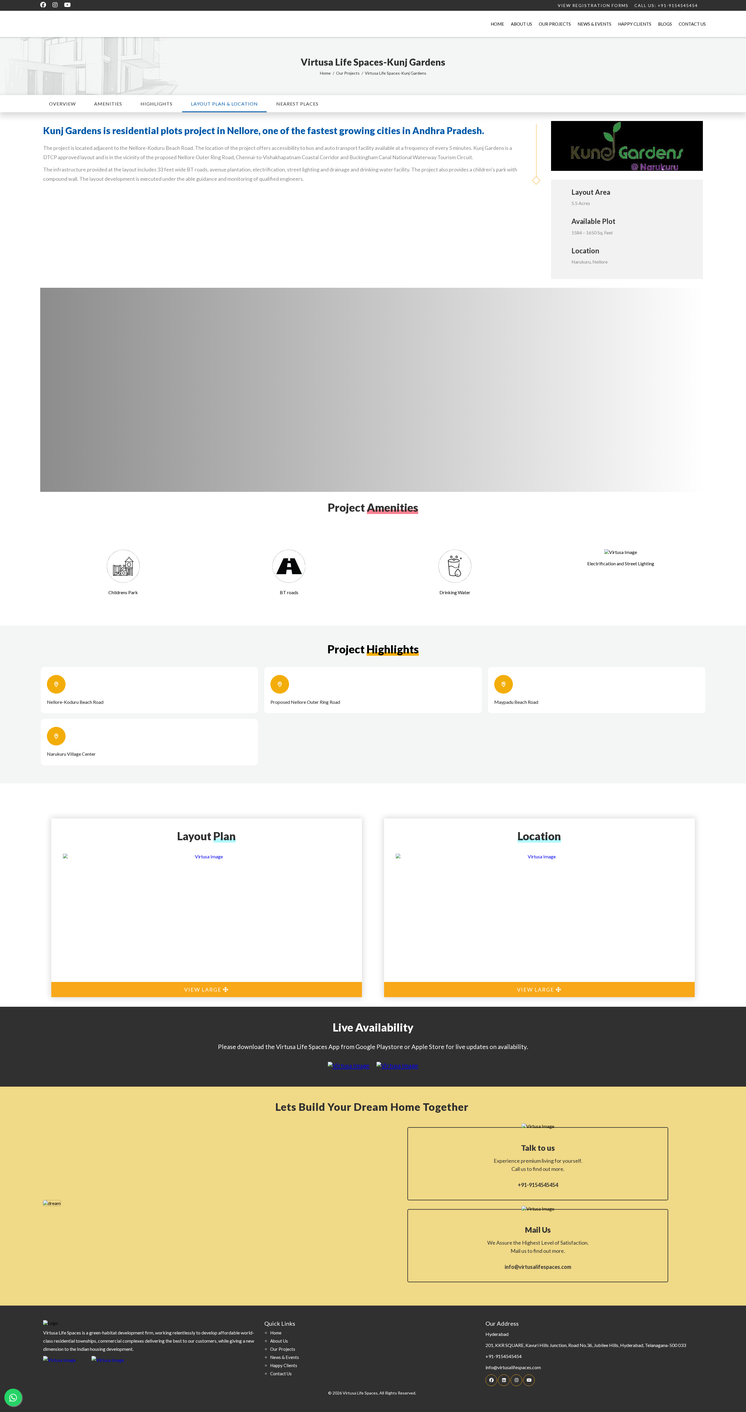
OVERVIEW (62, 103)
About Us (521, 24)
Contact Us (692, 24)
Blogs (665, 24)
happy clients (283, 1365)
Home (497, 24)
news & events (284, 1357)
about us (279, 1340)
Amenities (108, 103)
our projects (282, 1349)
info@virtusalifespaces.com (538, 1267)
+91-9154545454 (538, 1185)
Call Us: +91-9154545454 (666, 5)
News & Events (594, 24)
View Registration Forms (593, 5)
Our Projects (555, 24)
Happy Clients (634, 24)
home (275, 1332)
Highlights (156, 103)
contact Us (281, 1373)
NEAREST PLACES (297, 103)
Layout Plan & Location (224, 103)
